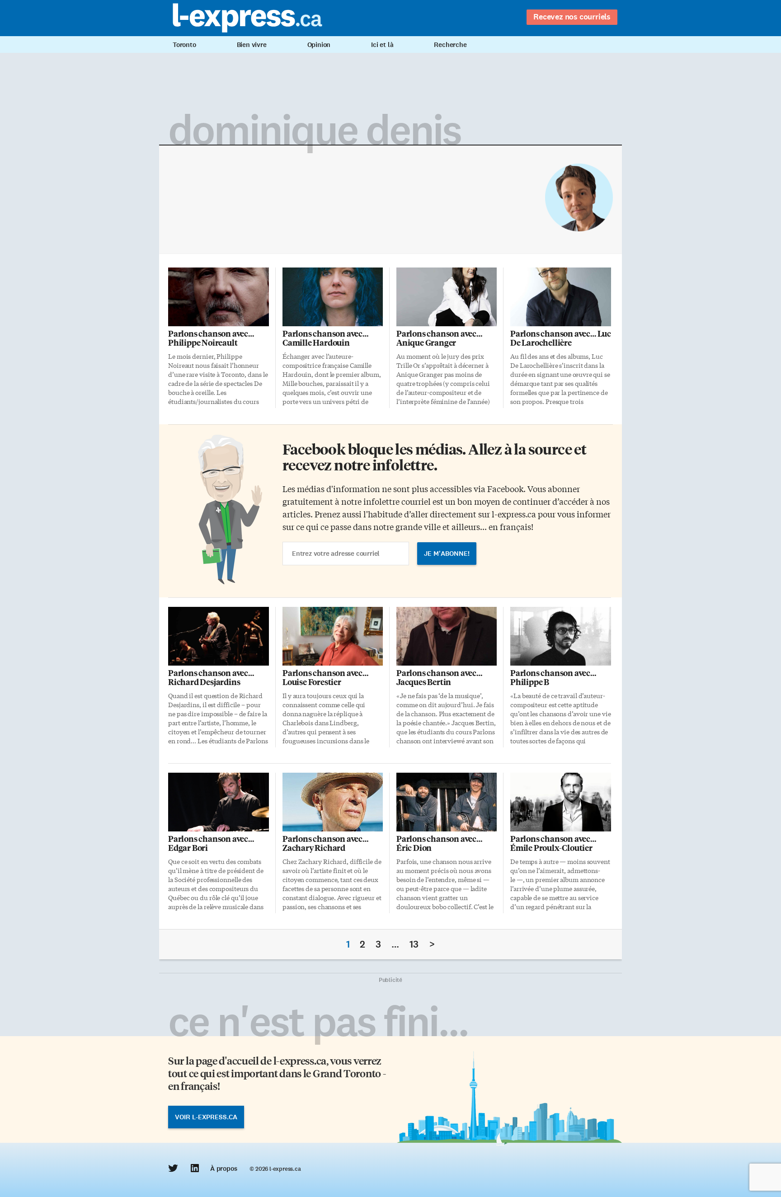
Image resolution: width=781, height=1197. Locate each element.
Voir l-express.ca (206, 1117)
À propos (223, 1168)
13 (414, 944)
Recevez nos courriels (572, 16)
